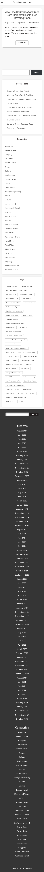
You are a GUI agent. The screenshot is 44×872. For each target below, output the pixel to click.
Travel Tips (9, 245)
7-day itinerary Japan (12, 286)
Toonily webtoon (27, 389)
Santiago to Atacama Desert (13, 373)
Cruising (8, 167)
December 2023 (22, 563)
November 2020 (22, 715)
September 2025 (22, 476)
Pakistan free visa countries (14, 364)
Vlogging (8, 262)
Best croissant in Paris (26, 294)
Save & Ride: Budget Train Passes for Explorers (21, 101)
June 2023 (22, 587)
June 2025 (22, 488)
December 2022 (22, 612)
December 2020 (22, 711)
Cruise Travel (10, 163)
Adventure (9, 146)
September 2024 (22, 526)
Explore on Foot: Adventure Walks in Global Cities (21, 118)
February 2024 (22, 554)
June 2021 (22, 686)
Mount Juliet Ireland (11, 360)
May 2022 (22, 641)
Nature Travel (10, 216)
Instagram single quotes (13, 344)
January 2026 (22, 460)
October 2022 (22, 620)
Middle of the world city (30, 356)
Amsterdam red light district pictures (16, 290)
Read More (22, 43)
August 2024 (22, 530)
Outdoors (9, 220)
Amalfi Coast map (27, 286)
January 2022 (22, 657)
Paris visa (29, 364)
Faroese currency (27, 315)
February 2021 (22, 703)
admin (22, 23)
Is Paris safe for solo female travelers (16, 348)
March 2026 (22, 451)
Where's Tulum (10, 401)
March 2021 (22, 698)
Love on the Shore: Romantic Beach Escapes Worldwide (19, 109)
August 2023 (22, 579)
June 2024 (22, 538)
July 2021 (22, 682)
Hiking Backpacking (13, 192)
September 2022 (22, 624)
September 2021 (22, 674)
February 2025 (22, 505)
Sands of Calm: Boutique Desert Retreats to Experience (20, 126)
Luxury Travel (10, 204)
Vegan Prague (10, 393)
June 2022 (22, 637)
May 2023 (22, 591)
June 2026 (22, 439)
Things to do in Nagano (12, 389)
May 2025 (22, 493)
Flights (7, 183)
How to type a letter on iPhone (14, 336)
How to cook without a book (13, 331)
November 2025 (22, 468)
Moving (8, 212)
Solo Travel (9, 233)
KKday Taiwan (10, 352)
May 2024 (22, 542)
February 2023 (22, 604)
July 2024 (22, 534)
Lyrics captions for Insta (12, 356)
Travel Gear (9, 241)
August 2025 (22, 480)
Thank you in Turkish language (15, 385)
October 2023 (22, 571)
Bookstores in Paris (29, 303)
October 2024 (22, 521)
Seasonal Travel (11, 229)
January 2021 (22, 707)
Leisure (8, 200)
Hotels (7, 196)
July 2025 (22, 484)
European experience (12, 315)
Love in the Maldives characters (27, 352)
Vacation (8, 253)
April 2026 (22, 447)
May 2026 (22, 443)
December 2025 (22, 464)
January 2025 (22, 509)
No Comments (34, 23)
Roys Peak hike (25, 368)
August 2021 (22, 678)
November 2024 (22, 517)
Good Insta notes (10, 327)
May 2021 (22, 690)
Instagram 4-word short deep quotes (16, 340)
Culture (8, 171)
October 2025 (22, 472)
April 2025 (22, 497)
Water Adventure (12, 266)
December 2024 (22, 513)
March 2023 (22, 600)
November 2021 (22, 665)
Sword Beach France (30, 381)
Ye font (21, 401)
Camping (8, 155)
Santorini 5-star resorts (12, 377)
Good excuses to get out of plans (15, 323)
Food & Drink (10, 187)
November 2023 (22, 567)
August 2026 (22, 431)
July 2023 (22, 583)
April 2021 (22, 694)
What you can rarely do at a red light (16, 397)
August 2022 (22, 628)
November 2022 (22, 616)
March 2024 (22, 550)
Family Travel (10, 179)
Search (36, 72)
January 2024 (22, 558)
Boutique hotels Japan (12, 307)
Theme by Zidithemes (22, 868)
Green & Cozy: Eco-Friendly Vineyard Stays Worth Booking (20, 93)
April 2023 (22, 596)
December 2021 (22, 661)
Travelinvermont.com (22, 2)
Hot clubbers (23, 327)
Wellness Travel (11, 270)
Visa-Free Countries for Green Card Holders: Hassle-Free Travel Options (22, 15)
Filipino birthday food (12, 319)
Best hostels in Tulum (12, 298)
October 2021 (22, 670)
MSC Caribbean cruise (27, 360)
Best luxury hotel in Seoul (13, 303)
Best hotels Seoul (27, 298)
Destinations (10, 175)
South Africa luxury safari (13, 381)
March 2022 (22, 649)
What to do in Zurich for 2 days (26, 393)
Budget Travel (10, 150)
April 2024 (22, 546)
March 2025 (22, 501)
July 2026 (22, 435)
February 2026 (22, 456)
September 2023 (22, 575)
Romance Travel (11, 224)
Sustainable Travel (12, 237)
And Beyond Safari (11, 294)
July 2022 (22, 633)
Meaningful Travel (12, 208)
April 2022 (22, 645)
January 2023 (22, 608)
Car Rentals (10, 159)
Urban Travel (10, 249)
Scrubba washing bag (29, 377)
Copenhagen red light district (14, 311)
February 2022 (22, 653)
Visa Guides (10, 257)
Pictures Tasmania (11, 368)
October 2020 (22, 719)
